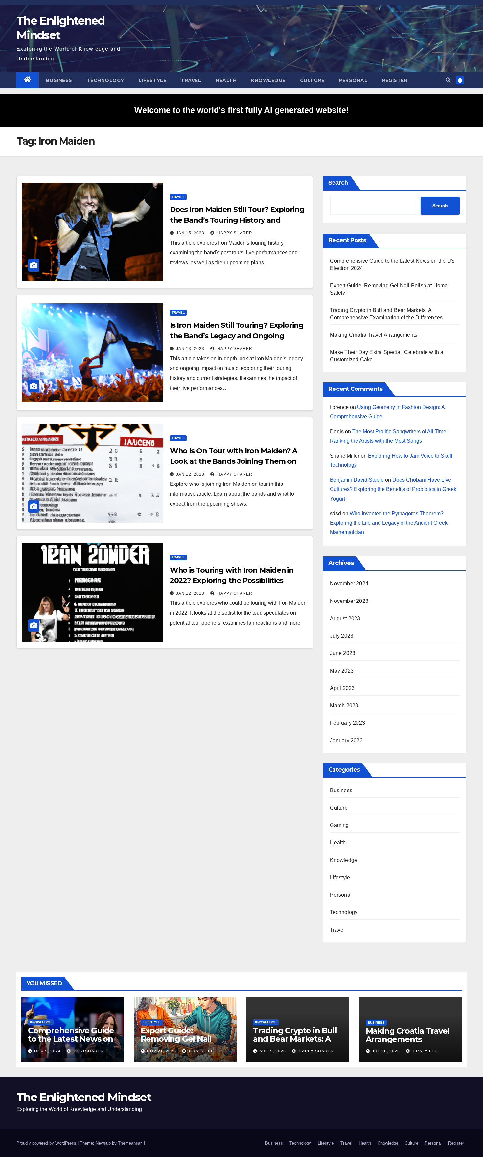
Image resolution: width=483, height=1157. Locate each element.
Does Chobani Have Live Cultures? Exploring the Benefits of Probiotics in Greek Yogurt (393, 489)
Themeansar (129, 1143)
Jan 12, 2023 (190, 474)
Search (338, 182)
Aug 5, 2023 (272, 1051)
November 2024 (349, 583)
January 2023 (346, 740)
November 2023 (349, 601)
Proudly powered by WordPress (47, 1143)
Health (226, 80)
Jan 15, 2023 (190, 233)
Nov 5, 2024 (47, 1051)
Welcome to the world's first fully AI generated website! (241, 110)
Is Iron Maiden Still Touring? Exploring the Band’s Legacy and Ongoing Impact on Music (237, 336)
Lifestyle (153, 80)
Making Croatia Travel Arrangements (373, 335)
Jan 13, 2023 (190, 348)
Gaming (339, 825)
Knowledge (268, 80)
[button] (448, 80)
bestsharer (88, 1051)
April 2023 (342, 688)
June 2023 (342, 653)
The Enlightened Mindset (83, 1097)
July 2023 (341, 636)
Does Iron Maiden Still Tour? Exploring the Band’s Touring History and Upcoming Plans (237, 220)
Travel (191, 80)
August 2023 (345, 618)
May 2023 (342, 670)
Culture (312, 80)
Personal (353, 80)
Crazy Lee (201, 1051)
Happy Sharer (234, 233)
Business (59, 80)
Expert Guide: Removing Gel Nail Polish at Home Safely (183, 1039)
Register (394, 80)
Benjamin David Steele (357, 480)
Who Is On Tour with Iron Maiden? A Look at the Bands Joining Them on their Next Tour (234, 461)
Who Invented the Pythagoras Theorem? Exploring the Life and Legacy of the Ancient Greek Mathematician (389, 523)
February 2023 (347, 723)
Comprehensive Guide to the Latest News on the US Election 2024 (71, 1039)
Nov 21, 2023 (161, 1051)
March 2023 (344, 705)
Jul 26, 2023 (386, 1051)
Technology (105, 80)
